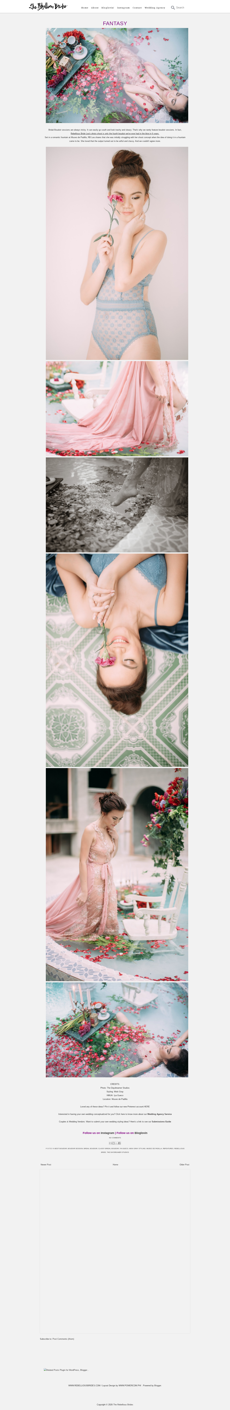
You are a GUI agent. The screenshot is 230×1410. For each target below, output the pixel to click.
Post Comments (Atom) (63, 1339)
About (95, 8)
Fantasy (115, 23)
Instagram (123, 8)
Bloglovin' (108, 8)
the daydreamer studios (118, 1152)
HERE (147, 1106)
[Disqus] (115, 1210)
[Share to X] (116, 1143)
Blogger (157, 1385)
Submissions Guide (161, 1121)
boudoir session (75, 1148)
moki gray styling (137, 1148)
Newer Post (46, 1164)
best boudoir (61, 1148)
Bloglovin (141, 1133)
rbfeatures (168, 1148)
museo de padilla (154, 1148)
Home (84, 8)
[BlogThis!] (113, 1143)
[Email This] (110, 1143)
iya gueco (124, 1148)
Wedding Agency (155, 8)
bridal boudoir (90, 1148)
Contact (137, 8)
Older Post (184, 1164)
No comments (115, 1138)
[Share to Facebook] (119, 1143)
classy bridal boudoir (108, 1148)
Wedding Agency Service (159, 1114)
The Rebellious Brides (123, 1404)
